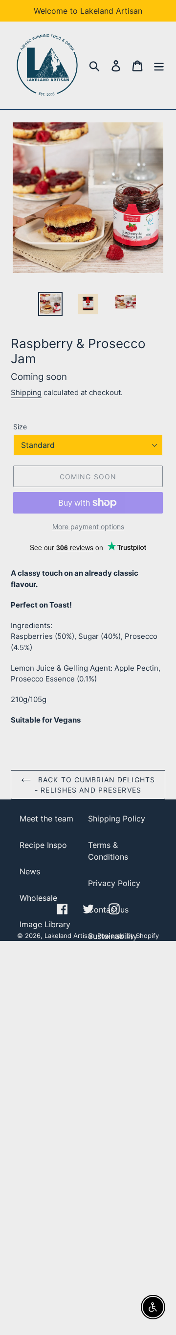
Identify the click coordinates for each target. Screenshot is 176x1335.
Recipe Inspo (43, 845)
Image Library (45, 924)
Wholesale (38, 898)
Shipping (26, 392)
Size (20, 426)
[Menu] (159, 65)
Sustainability (112, 936)
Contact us (108, 909)
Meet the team (46, 818)
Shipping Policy (116, 818)
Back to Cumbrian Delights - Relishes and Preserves (95, 784)
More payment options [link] (88, 526)
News (30, 871)
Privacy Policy (114, 883)
